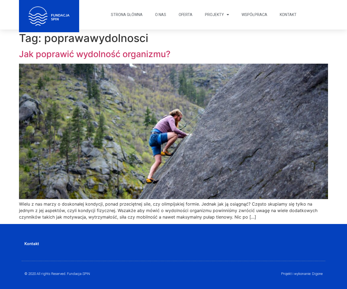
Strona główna (127, 14)
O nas (160, 14)
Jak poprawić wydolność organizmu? (95, 54)
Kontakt (288, 14)
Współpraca (254, 14)
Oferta (185, 14)
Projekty (214, 14)
